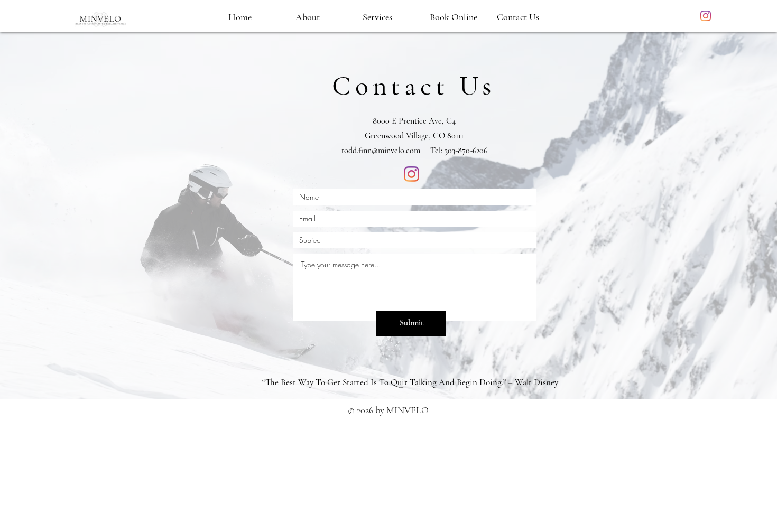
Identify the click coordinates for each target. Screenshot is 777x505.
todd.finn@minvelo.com (380, 150)
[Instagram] (705, 16)
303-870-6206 (466, 150)
